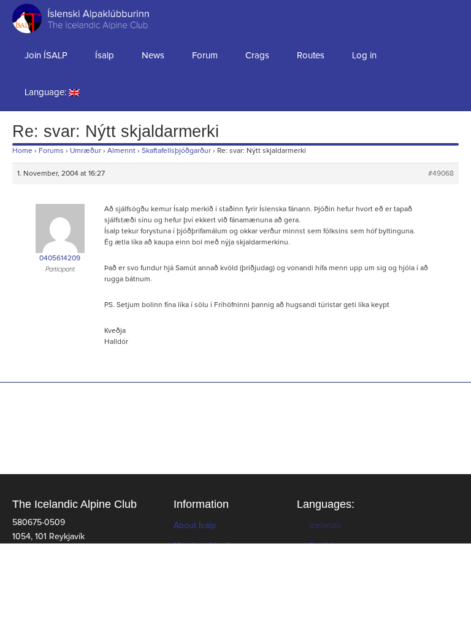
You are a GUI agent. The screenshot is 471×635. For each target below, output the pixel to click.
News (153, 55)
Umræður (85, 151)
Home (22, 151)
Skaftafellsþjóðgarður (176, 151)
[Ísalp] (61, 18)
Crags (257, 55)
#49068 (441, 173)
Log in (364, 55)
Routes (310, 55)
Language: (47, 92)
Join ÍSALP (46, 55)
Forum (205, 55)
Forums (51, 151)
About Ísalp (195, 525)
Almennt (121, 151)
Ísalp (104, 55)
